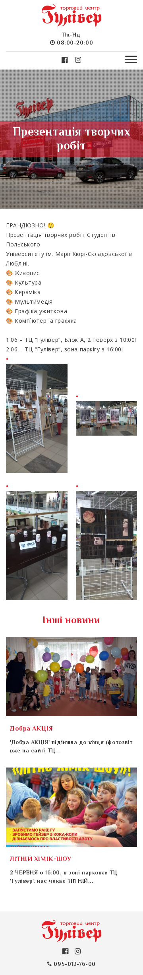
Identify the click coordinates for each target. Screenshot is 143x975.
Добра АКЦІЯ (31, 729)
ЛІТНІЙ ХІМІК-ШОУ (41, 860)
